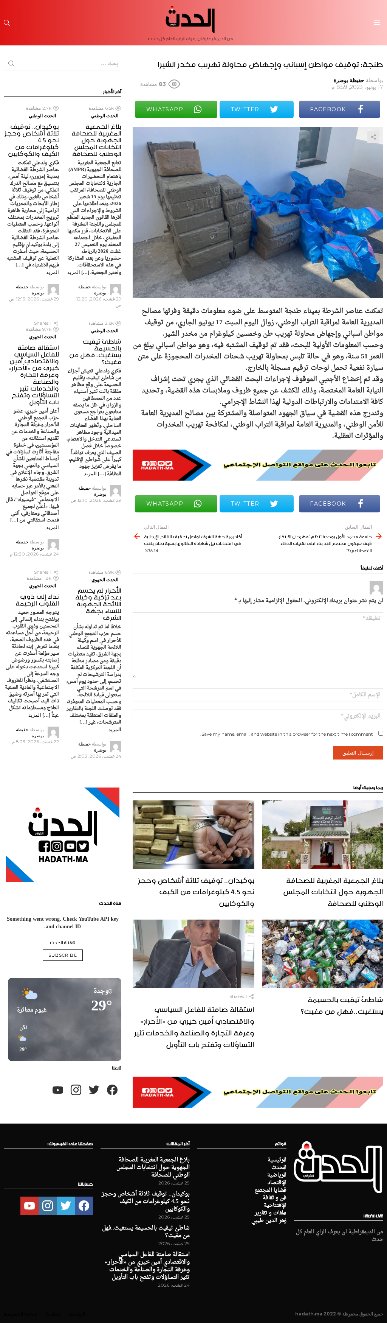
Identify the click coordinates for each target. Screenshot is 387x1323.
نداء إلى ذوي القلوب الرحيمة (37, 599)
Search (11, 65)
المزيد (73, 272)
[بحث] (7, 23)
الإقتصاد (277, 1183)
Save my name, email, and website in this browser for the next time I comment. (286, 734)
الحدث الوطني (104, 115)
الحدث (278, 1167)
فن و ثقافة (274, 1198)
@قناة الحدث (62, 942)
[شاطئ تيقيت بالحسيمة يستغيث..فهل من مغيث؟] (322, 954)
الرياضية (276, 1175)
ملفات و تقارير (270, 1213)
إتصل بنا (53, 1314)
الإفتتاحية (275, 1205)
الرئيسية (277, 1160)
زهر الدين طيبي (268, 1220)
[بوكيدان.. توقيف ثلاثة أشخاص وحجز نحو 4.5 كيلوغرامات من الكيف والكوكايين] (193, 834)
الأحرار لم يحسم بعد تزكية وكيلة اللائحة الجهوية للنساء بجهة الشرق (98, 603)
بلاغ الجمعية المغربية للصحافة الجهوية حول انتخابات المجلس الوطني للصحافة (333, 891)
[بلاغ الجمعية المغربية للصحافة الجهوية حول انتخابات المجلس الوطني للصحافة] (322, 834)
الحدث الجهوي (42, 336)
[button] (20, 1039)
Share (373, 137)
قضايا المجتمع (270, 1190)
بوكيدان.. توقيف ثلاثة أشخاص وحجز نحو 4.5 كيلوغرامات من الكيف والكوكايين (196, 891)
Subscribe (62, 955)
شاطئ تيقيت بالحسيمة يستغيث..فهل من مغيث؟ (342, 1004)
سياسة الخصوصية (20, 1314)
